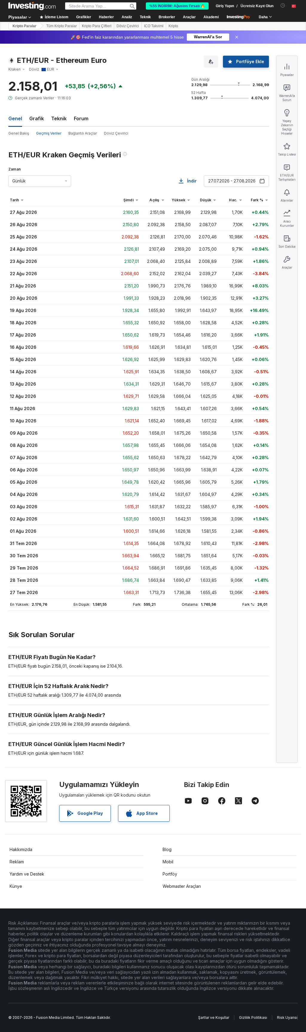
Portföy (170, 873)
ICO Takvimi (153, 26)
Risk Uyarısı (287, 1017)
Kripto (173, 26)
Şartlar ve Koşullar (213, 1017)
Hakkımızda (21, 849)
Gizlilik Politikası (253, 1017)
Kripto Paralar (24, 26)
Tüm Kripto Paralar (61, 26)
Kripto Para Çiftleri (96, 26)
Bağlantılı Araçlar (82, 133)
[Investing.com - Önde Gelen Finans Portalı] (32, 6)
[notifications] (282, 5)
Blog (167, 849)
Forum (81, 118)
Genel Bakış (18, 133)
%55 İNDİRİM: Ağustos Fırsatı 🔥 (177, 6)
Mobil (168, 861)
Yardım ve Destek (27, 873)
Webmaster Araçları (182, 886)
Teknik (59, 118)
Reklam (17, 861)
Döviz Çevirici (128, 26)
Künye (16, 886)
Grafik (36, 118)
